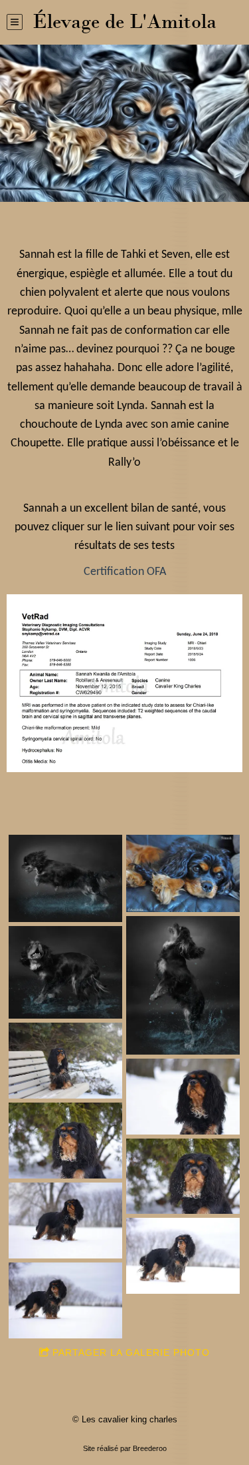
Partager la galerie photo (131, 1352)
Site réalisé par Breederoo (125, 1448)
